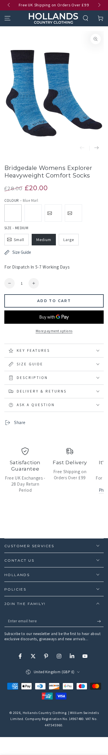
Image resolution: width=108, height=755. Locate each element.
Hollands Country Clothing (45, 712)
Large (68, 239)
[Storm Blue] (73, 213)
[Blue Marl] (13, 213)
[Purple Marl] (33, 213)
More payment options (54, 331)
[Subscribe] (100, 621)
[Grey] (53, 213)
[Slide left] (9, 5)
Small (19, 239)
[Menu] (7, 18)
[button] (85, 18)
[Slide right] (99, 5)
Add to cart (54, 301)
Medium (43, 239)
